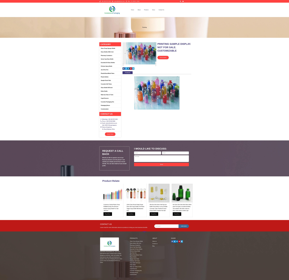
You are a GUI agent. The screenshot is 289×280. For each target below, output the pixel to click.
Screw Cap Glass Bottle (107, 59)
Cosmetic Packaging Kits (107, 101)
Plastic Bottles (104, 77)
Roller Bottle (104, 91)
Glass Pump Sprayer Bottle (108, 48)
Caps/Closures (105, 98)
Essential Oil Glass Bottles (108, 62)
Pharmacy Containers (106, 55)
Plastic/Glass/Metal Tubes (107, 73)
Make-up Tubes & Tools (107, 94)
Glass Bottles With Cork (107, 52)
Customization (105, 109)
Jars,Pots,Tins (104, 69)
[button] (180, 1)
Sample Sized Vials (106, 80)
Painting (144, 27)
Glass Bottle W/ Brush (107, 87)
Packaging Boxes (105, 105)
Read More (107, 214)
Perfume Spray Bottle (106, 66)
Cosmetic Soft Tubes (106, 84)
